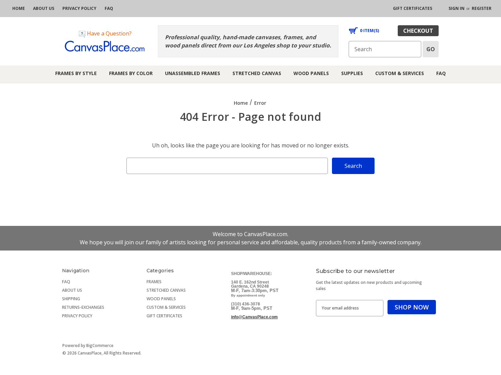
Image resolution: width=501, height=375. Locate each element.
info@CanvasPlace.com (254, 317)
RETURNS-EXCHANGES (83, 307)
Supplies (352, 73)
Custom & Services (399, 73)
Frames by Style (76, 73)
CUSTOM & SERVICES (166, 307)
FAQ (441, 73)
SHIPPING (71, 299)
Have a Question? (109, 33)
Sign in (457, 8)
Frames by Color (131, 73)
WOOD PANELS (161, 299)
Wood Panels (311, 73)
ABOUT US (72, 290)
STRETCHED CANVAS (166, 290)
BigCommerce (99, 345)
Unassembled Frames (192, 73)
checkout (418, 30)
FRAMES (154, 282)
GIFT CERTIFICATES (164, 316)
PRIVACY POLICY (77, 316)
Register (481, 8)
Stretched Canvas (256, 73)
